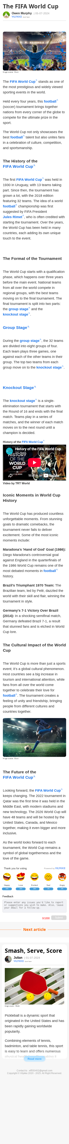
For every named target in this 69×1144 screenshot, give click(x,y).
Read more (35, 1058)
